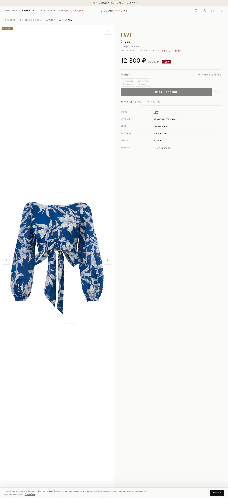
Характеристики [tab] (132, 102)
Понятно (217, 493)
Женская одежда (30, 20)
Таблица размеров (209, 75)
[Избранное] (212, 10)
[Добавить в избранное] (217, 92)
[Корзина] (220, 10)
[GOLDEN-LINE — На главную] (114, 10)
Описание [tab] (154, 102)
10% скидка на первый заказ (114, 3)
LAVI (156, 112)
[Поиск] (196, 10)
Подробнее (30, 494)
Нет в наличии (166, 92)
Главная (10, 20)
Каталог (50, 20)
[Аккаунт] (204, 10)
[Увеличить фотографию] (107, 31)
